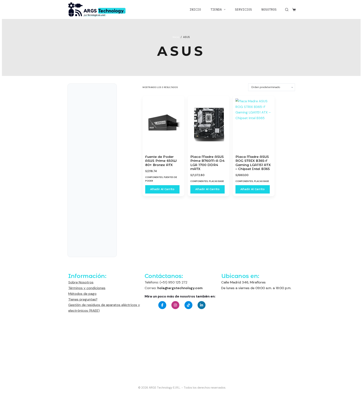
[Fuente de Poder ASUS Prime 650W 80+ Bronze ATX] (163, 124)
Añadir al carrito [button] (162, 189)
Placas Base (216, 181)
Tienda (216, 9)
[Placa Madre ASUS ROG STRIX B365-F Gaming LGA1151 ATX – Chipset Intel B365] (253, 124)
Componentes (154, 177)
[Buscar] (286, 9)
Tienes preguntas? (82, 299)
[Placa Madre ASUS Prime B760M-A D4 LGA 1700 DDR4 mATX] (208, 124)
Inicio (195, 9)
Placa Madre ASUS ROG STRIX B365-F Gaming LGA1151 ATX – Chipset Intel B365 (253, 163)
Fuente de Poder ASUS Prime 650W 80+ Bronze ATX (161, 161)
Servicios (243, 9)
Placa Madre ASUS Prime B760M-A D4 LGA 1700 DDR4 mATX (207, 163)
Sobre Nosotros (80, 282)
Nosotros (269, 9)
